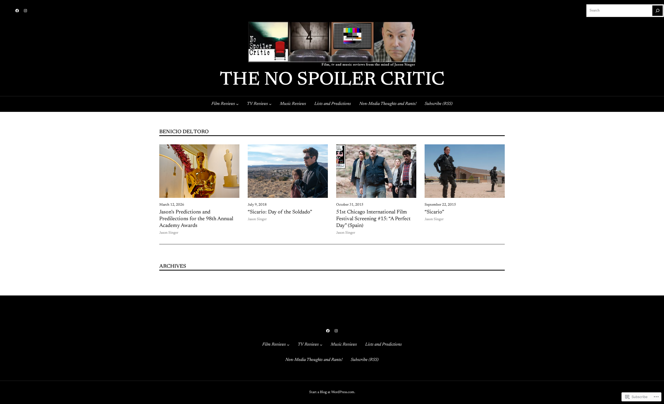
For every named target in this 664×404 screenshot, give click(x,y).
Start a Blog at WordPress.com (331, 392)
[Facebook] (17, 11)
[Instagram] (25, 11)
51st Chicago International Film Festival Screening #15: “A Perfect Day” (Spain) (373, 219)
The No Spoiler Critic (332, 80)
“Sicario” (434, 212)
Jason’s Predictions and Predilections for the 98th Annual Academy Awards (196, 219)
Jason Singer (168, 233)
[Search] (657, 10)
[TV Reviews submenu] (270, 104)
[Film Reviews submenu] (237, 104)
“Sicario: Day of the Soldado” (280, 212)
